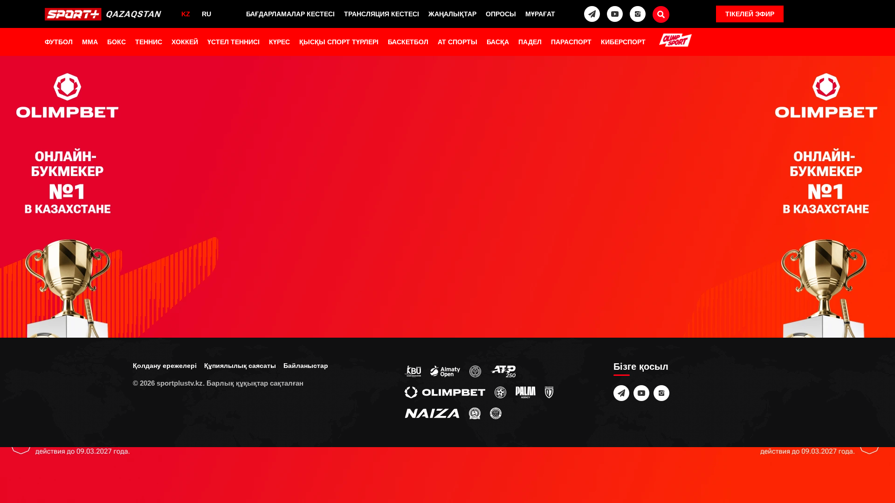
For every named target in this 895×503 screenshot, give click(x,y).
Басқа (498, 42)
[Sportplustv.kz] (105, 14)
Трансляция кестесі (381, 14)
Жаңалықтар (452, 14)
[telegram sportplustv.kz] (592, 14)
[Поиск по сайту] (661, 14)
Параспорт (571, 42)
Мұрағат (540, 14)
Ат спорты (457, 42)
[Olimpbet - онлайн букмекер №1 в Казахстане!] (447, 251)
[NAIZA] (432, 412)
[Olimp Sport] (675, 41)
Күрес (279, 42)
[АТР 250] (503, 370)
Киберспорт (623, 42)
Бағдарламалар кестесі (290, 14)
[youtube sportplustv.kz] (615, 14)
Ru (206, 14)
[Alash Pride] (496, 412)
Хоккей (185, 42)
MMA (90, 42)
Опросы (501, 14)
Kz (185, 14)
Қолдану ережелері (165, 365)
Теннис (148, 42)
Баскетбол (408, 42)
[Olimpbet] (445, 391)
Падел (530, 42)
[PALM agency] (526, 391)
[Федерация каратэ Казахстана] (475, 412)
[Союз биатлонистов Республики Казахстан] (413, 370)
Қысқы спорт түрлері (339, 42)
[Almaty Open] (445, 370)
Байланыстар (305, 365)
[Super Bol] (500, 391)
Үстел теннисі (233, 42)
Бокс (116, 42)
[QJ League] (549, 391)
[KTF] (475, 370)
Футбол (59, 42)
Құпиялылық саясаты (240, 365)
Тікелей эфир (749, 14)
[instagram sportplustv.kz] (638, 14)
